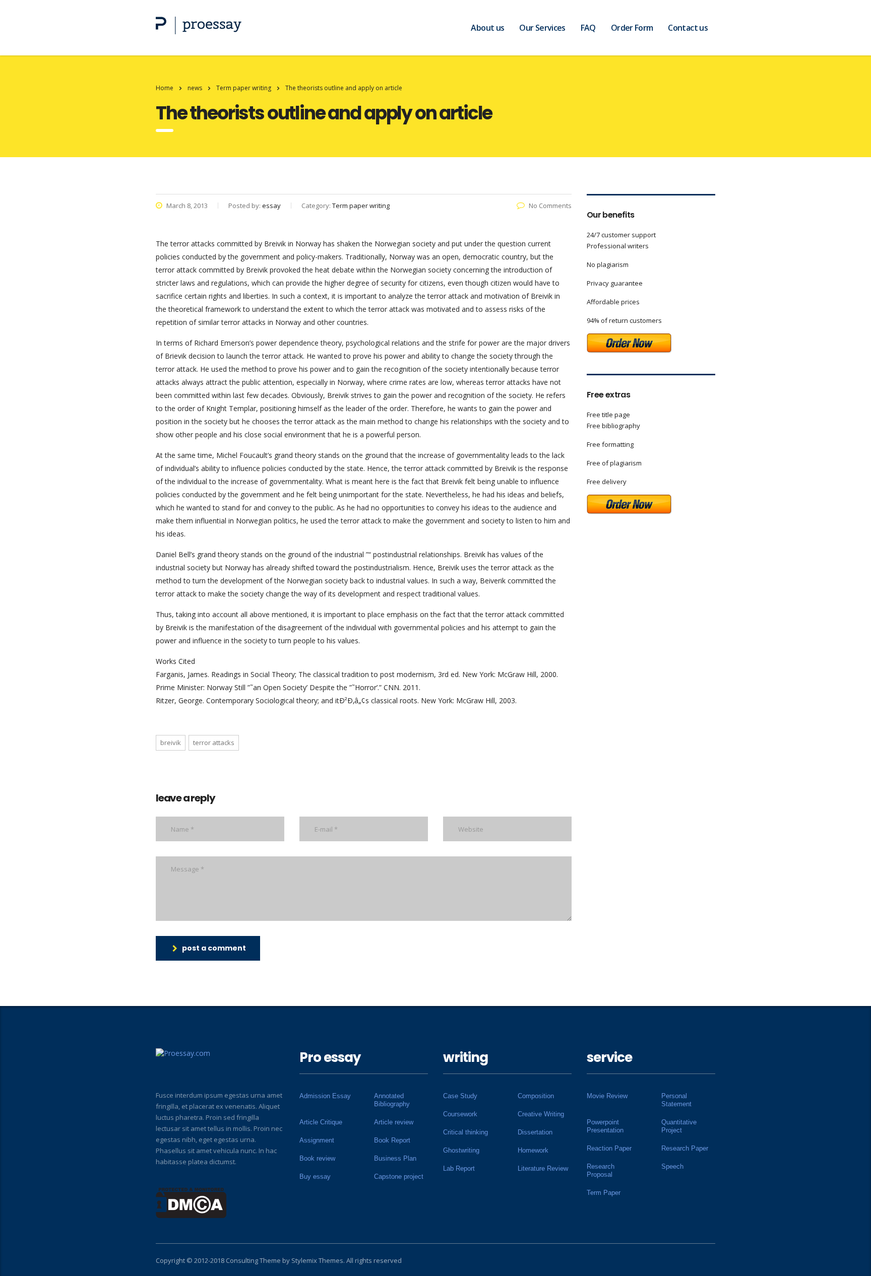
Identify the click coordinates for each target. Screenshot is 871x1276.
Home (164, 88)
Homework (533, 1150)
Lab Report (459, 1168)
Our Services (542, 27)
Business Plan (395, 1158)
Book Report (392, 1140)
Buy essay (315, 1176)
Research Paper (684, 1148)
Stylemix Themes (317, 1260)
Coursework (460, 1114)
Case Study (460, 1096)
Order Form (632, 27)
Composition (536, 1096)
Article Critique (320, 1122)
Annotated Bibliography (392, 1100)
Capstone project (398, 1176)
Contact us (688, 27)
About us (487, 27)
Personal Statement (676, 1100)
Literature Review (543, 1168)
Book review (317, 1158)
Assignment (316, 1140)
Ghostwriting (461, 1150)
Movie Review (607, 1096)
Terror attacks (213, 742)
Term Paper (603, 1192)
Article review (393, 1122)
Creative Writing (541, 1114)
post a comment (214, 948)
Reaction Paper (609, 1148)
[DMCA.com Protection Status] (191, 1201)
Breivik (170, 742)
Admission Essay (325, 1096)
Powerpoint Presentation (605, 1126)
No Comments (550, 205)
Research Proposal (600, 1170)
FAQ (588, 27)
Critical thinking (465, 1132)
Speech (672, 1166)
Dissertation (535, 1132)
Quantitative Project (679, 1126)
